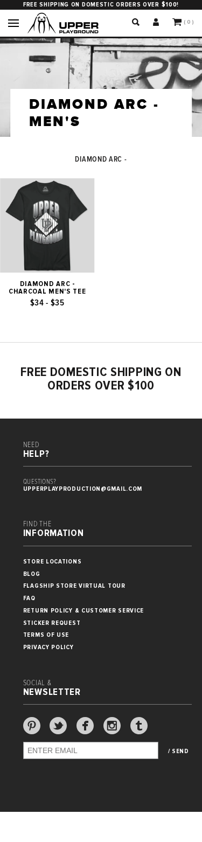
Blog (31, 574)
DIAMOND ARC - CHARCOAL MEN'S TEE (47, 287)
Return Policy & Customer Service (83, 611)
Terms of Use (46, 635)
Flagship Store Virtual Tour (74, 586)
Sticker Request (52, 623)
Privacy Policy (48, 647)
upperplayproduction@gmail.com (82, 489)
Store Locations (52, 562)
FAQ (29, 598)
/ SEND (178, 751)
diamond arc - (101, 159)
